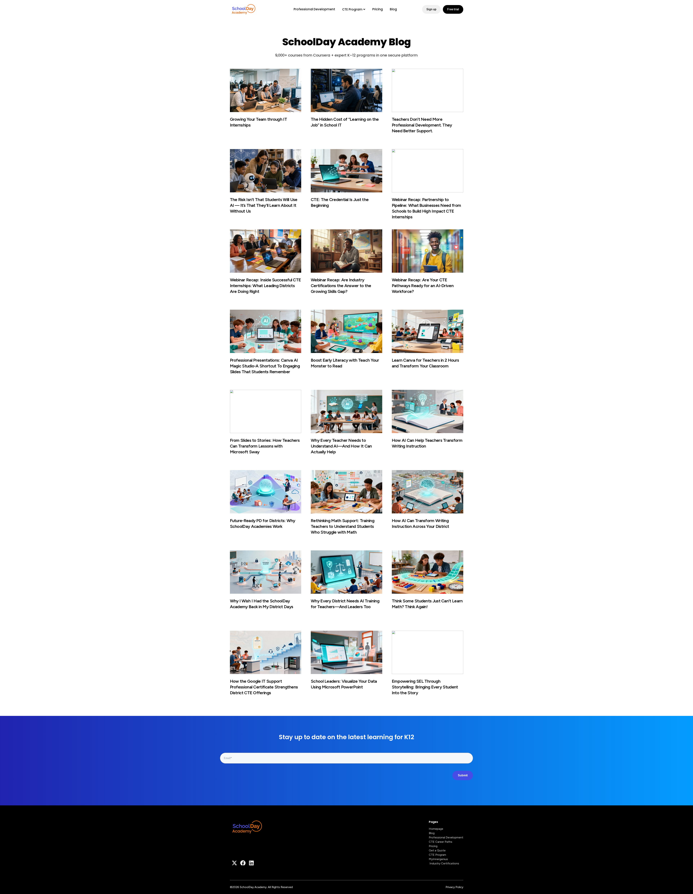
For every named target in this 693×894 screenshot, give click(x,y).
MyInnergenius (438, 859)
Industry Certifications (444, 863)
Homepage (436, 828)
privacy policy (454, 887)
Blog (393, 9)
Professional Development (314, 9)
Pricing (377, 9)
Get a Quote (437, 850)
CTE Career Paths (440, 841)
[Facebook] (243, 863)
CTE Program (352, 9)
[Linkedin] (251, 863)
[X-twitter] (234, 863)
